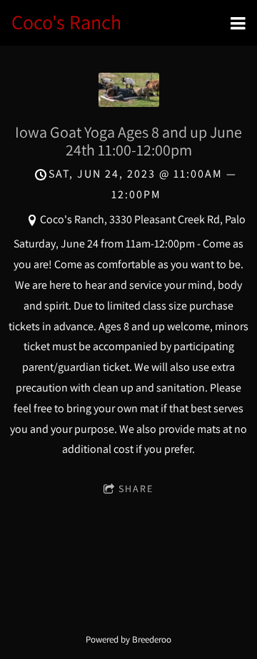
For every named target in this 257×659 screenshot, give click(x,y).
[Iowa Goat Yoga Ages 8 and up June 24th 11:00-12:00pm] (129, 103)
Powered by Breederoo (128, 639)
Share (136, 488)
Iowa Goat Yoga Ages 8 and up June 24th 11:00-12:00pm (128, 141)
